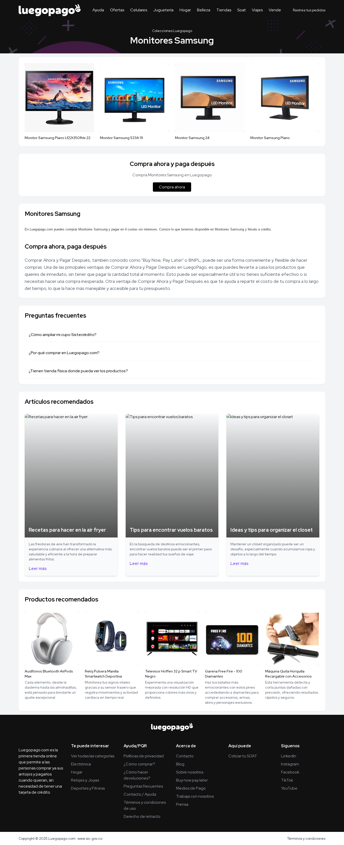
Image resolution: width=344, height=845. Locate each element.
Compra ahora (172, 187)
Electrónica (81, 764)
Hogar (185, 10)
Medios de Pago (191, 788)
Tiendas (223, 10)
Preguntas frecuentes (143, 786)
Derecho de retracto (142, 816)
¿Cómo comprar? (139, 764)
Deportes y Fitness (88, 788)
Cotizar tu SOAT (242, 756)
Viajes (257, 10)
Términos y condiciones (306, 838)
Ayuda (98, 10)
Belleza (203, 10)
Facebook (290, 772)
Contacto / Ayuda (140, 794)
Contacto (185, 756)
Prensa (182, 804)
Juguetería (163, 10)
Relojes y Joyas (85, 780)
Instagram (290, 764)
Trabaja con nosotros (195, 796)
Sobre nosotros (189, 772)
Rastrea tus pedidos (309, 10)
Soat (241, 10)
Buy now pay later (192, 780)
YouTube (289, 788)
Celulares (138, 10)
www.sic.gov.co (90, 838)
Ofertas (117, 10)
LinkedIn (288, 756)
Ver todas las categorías (92, 756)
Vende (275, 10)
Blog (180, 764)
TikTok (287, 780)
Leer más (38, 568)
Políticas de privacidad (144, 756)
